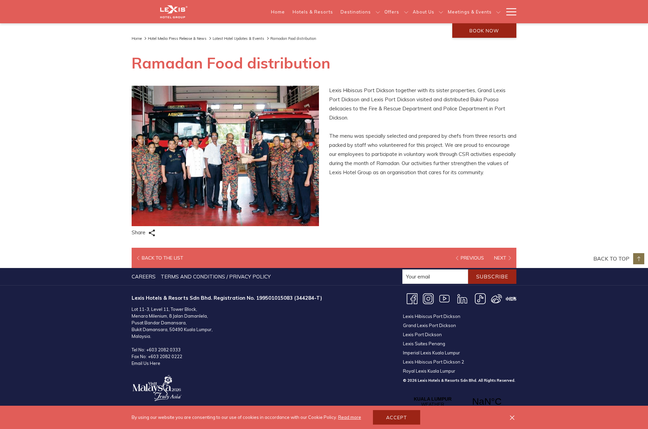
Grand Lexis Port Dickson (429, 325)
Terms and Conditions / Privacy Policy (216, 276)
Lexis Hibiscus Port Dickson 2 (433, 362)
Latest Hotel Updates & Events (238, 38)
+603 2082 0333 (163, 349)
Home (137, 38)
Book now (484, 31)
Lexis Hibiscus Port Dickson (431, 316)
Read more (349, 417)
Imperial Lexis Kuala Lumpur (431, 352)
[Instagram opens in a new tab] (428, 298)
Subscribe (492, 276)
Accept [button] (396, 417)
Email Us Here (146, 363)
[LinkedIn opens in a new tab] (462, 298)
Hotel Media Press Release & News (177, 38)
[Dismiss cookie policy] (512, 417)
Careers (144, 276)
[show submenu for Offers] (406, 11)
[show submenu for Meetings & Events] (498, 11)
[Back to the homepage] (174, 11)
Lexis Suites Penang (424, 343)
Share (139, 232)
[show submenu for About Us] (441, 11)
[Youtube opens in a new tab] (444, 298)
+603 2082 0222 (165, 356)
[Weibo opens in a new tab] (496, 298)
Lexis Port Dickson (422, 334)
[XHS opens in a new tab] (511, 298)
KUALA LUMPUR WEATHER (459, 401)
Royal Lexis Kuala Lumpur (429, 371)
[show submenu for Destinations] (378, 11)
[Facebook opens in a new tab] (412, 298)
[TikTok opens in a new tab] (480, 298)
